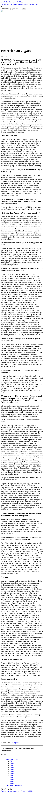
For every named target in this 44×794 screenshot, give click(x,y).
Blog (8, 4)
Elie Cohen (11, 2)
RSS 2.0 (31, 791)
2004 (12, 771)
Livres (21, 4)
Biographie (15, 4)
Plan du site (5, 791)
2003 (12, 773)
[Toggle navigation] (22, 2)
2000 (12, 779)
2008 (12, 763)
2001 (12, 777)
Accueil (3, 4)
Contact (23, 791)
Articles (27, 4)
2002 (12, 775)
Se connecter (15, 791)
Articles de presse (11, 759)
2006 (12, 767)
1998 (12, 783)
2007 (12, 765)
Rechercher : (5, 9)
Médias (32, 4)
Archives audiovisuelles (13, 785)
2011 (11, 761)
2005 (12, 769)
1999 (12, 781)
